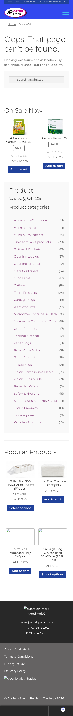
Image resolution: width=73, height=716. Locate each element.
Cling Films (22, 278)
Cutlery (19, 285)
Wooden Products (27, 422)
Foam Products (25, 292)
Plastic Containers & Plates (33, 372)
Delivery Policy (15, 671)
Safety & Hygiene (26, 393)
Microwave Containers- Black (35, 314)
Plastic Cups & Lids (28, 379)
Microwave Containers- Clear (35, 321)
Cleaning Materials (27, 264)
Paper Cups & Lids (27, 350)
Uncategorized (25, 415)
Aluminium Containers (31, 220)
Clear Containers (26, 271)
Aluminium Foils (26, 228)
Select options (20, 508)
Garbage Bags (24, 300)
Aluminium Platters (28, 235)
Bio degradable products (32, 242)
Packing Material (26, 336)
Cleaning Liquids (26, 256)
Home (12, 24)
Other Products (25, 328)
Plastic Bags (23, 364)
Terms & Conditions (18, 656)
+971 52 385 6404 (36, 628)
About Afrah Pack (17, 649)
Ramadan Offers (26, 386)
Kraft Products (24, 307)
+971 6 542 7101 (37, 633)
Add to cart (19, 169)
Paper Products (25, 357)
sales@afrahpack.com (36, 622)
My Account (12, 711)
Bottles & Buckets (27, 249)
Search (36, 711)
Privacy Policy (14, 664)
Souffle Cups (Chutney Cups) (35, 401)
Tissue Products (26, 408)
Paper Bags (22, 343)
